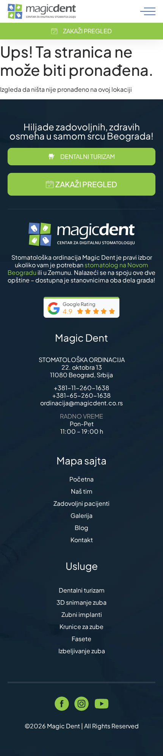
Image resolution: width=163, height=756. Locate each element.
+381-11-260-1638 (81, 388)
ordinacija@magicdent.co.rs (81, 403)
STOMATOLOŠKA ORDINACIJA (82, 360)
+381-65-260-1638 (81, 395)
